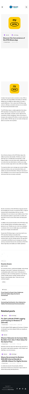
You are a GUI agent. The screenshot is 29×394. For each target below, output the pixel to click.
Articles (3, 282)
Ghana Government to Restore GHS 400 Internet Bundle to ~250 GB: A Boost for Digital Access (14, 359)
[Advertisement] (14, 66)
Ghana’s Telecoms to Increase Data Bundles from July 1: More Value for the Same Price (14, 340)
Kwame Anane (7, 42)
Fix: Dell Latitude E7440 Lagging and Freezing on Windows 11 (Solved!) (13, 320)
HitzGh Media (11, 389)
